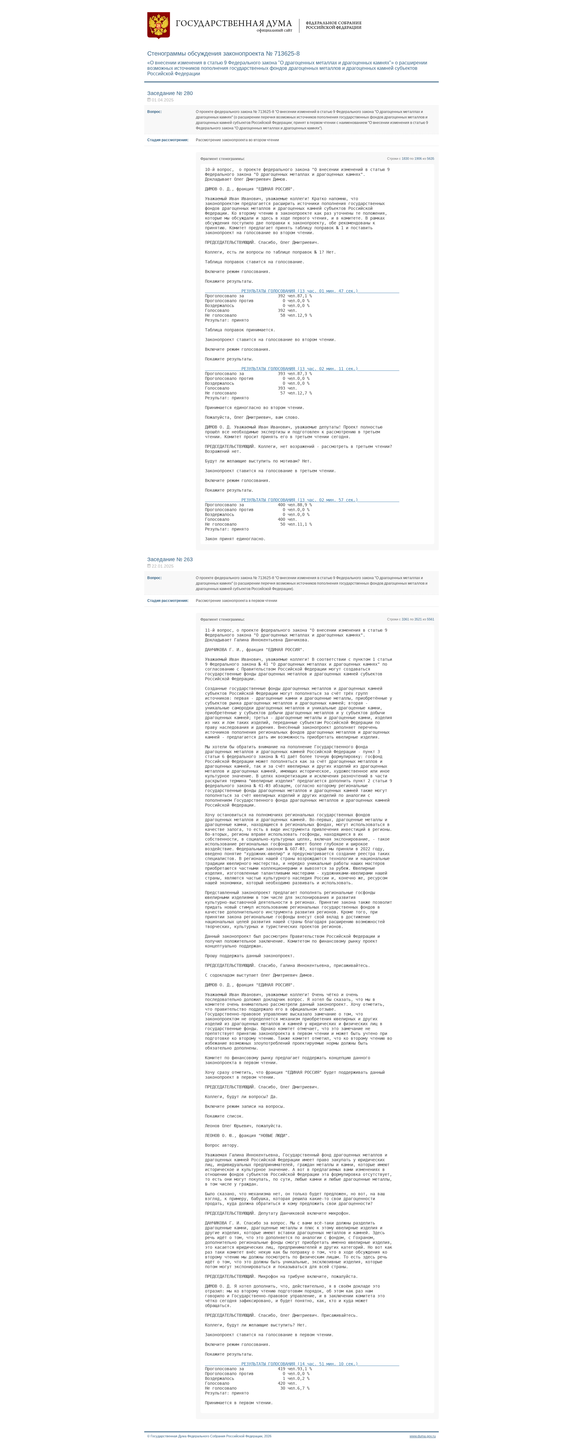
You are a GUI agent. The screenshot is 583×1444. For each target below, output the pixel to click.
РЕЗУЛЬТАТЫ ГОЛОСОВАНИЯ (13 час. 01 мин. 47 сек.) (302, 290)
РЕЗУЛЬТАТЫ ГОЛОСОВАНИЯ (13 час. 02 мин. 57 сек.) (302, 499)
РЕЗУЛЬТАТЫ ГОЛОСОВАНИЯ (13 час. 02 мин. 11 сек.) (302, 368)
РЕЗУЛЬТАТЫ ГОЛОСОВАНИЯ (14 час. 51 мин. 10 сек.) (302, 1363)
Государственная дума (254, 25)
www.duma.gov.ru (423, 1436)
